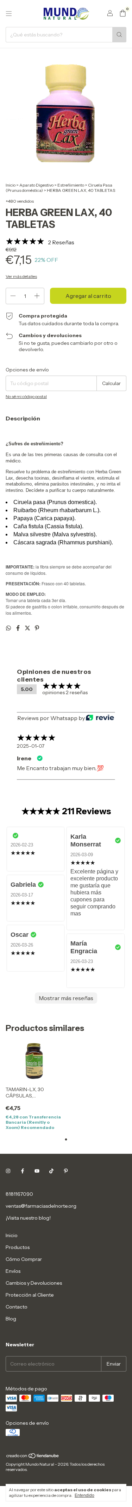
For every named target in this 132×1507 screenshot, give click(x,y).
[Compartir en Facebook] (18, 628)
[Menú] (9, 14)
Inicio (10, 185)
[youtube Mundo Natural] (36, 1171)
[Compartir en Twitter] (28, 628)
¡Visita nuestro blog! (28, 1218)
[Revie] (100, 718)
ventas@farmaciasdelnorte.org (41, 1206)
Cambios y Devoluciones (34, 1283)
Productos (18, 1247)
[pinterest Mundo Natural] (65, 1171)
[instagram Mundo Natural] (8, 1171)
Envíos (13, 1271)
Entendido (84, 1495)
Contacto (16, 1307)
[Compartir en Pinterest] (37, 628)
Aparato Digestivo (36, 185)
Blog (11, 1319)
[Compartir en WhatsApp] (9, 628)
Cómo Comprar (24, 1259)
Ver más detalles (21, 276)
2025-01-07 (30, 746)
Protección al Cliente (30, 1295)
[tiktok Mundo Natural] (51, 1171)
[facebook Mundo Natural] (22, 1171)
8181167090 (19, 1194)
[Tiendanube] (33, 1457)
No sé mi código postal (26, 396)
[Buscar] (119, 34)
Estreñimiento (70, 185)
